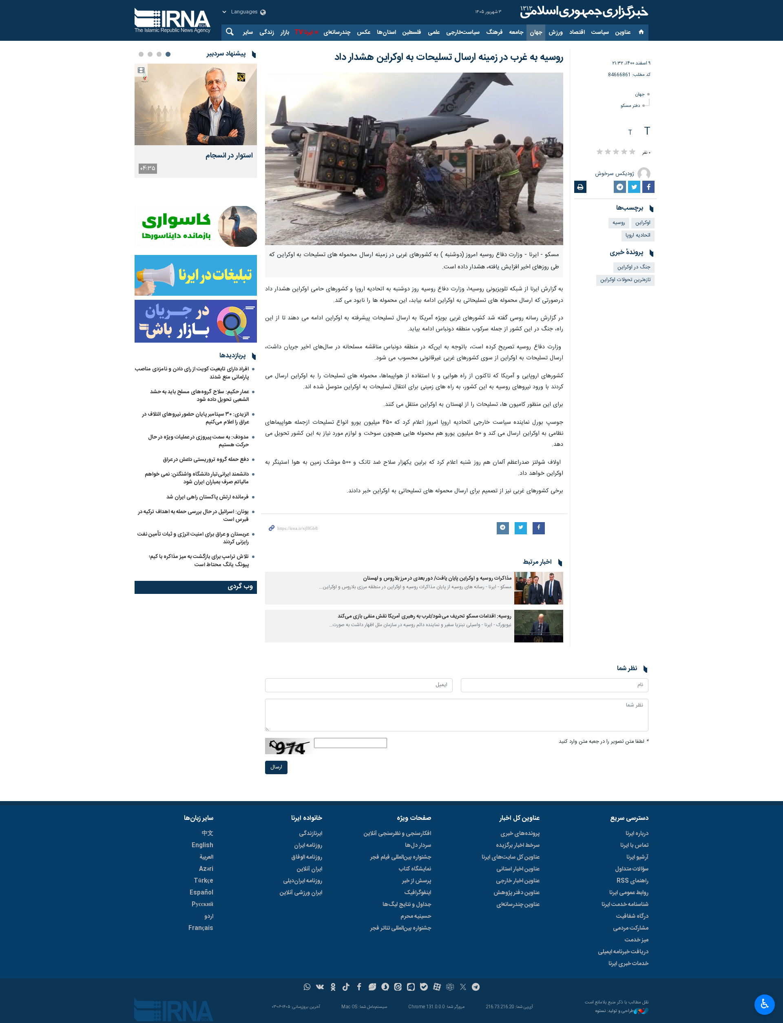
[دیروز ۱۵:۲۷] (196, 104)
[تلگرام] (476, 987)
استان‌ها (386, 33)
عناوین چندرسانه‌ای (518, 905)
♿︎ (765, 1003)
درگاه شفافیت (632, 916)
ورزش (556, 33)
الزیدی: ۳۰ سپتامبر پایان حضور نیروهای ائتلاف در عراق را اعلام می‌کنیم (195, 418)
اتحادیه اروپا (638, 235)
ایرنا (583, 12)
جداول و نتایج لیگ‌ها (407, 905)
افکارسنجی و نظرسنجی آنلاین (397, 834)
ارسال (276, 767)
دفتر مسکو (630, 106)
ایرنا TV (303, 33)
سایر (248, 33)
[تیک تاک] (346, 987)
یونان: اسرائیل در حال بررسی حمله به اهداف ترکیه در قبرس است (193, 515)
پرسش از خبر (416, 881)
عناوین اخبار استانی (518, 869)
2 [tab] (159, 54)
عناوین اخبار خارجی (518, 881)
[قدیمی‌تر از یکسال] (538, 588)
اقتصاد (577, 33)
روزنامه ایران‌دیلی (302, 881)
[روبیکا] (450, 987)
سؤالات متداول (631, 869)
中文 (207, 834)
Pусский (202, 905)
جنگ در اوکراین (633, 267)
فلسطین (412, 33)
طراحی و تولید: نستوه (614, 1011)
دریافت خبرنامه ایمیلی (623, 952)
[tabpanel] (196, 121)
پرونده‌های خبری (520, 834)
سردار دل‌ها (418, 845)
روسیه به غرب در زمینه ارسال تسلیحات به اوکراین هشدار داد (448, 57)
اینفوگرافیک (417, 893)
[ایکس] (463, 987)
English (202, 845)
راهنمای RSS (632, 881)
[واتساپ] (307, 987)
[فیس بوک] (359, 987)
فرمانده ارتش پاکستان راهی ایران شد (207, 497)
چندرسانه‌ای (336, 33)
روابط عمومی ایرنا (628, 893)
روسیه (619, 223)
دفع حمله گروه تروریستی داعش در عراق (206, 459)
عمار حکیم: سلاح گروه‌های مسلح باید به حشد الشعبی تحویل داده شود (199, 396)
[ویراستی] (372, 987)
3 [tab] (150, 54)
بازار (285, 33)
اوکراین (642, 223)
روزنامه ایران (308, 845)
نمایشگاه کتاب (415, 869)
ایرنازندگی (310, 834)
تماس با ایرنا (634, 845)
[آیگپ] (410, 987)
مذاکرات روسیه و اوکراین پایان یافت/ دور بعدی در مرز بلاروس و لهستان (437, 578)
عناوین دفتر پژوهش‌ (516, 893)
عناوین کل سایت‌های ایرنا (511, 857)
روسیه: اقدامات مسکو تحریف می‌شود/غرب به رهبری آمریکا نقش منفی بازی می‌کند (424, 616)
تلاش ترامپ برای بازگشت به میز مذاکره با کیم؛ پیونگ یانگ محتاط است (199, 560)
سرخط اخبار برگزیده (518, 845)
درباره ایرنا (637, 834)
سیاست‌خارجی (463, 33)
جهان (536, 33)
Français (200, 928)
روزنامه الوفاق (306, 857)
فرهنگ (494, 33)
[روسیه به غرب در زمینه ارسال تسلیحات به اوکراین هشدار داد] (414, 159)
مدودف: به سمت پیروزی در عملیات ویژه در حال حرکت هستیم (198, 441)
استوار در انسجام (229, 156)
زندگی (266, 33)
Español (201, 893)
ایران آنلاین (309, 869)
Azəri (206, 869)
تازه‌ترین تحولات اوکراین (625, 280)
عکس (363, 33)
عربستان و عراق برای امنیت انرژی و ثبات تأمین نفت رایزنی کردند (193, 538)
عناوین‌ (622, 33)
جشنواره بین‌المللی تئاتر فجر (400, 928)
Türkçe (203, 881)
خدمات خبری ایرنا (628, 964)
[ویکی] (319, 987)
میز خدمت (636, 940)
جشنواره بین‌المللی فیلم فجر (400, 857)
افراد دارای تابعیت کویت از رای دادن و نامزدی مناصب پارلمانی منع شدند (192, 373)
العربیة (206, 857)
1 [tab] (168, 54)
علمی (434, 33)
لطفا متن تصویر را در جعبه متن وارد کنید (603, 742)
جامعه (516, 33)
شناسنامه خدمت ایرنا (625, 905)
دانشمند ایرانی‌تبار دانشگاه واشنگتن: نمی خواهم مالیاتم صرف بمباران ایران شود (197, 478)
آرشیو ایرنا (637, 857)
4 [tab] (141, 54)
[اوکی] (332, 987)
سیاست (600, 33)
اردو (208, 916)
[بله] (423, 987)
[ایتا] (398, 987)
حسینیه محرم (415, 916)
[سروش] (385, 987)
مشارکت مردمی (630, 928)
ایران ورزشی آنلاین (301, 893)
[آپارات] (436, 987)
